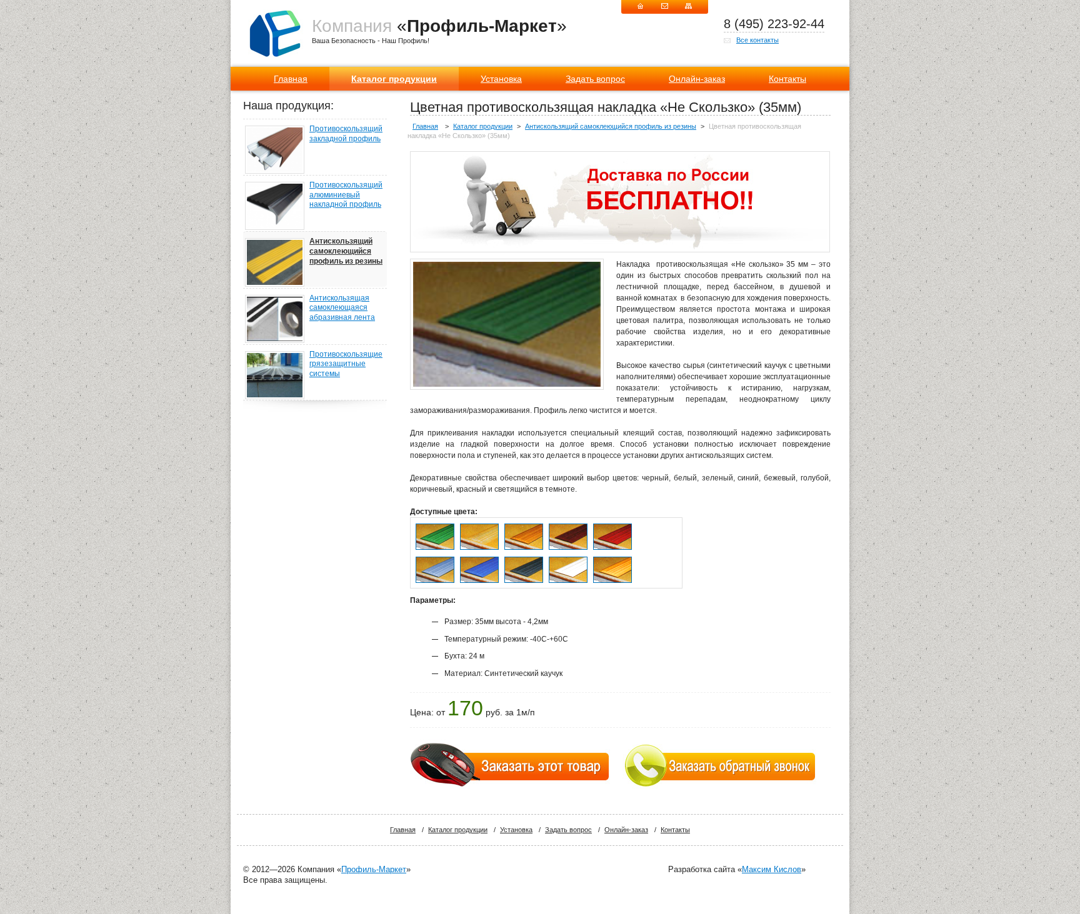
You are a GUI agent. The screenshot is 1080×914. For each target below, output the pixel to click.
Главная (291, 79)
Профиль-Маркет (373, 869)
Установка (501, 79)
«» (439, 26)
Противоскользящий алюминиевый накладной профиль (345, 195)
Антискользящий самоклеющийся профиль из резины (345, 251)
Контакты (787, 79)
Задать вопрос (595, 79)
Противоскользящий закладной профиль (345, 133)
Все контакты (757, 40)
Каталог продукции (394, 79)
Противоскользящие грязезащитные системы (345, 364)
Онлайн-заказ (697, 79)
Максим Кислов (771, 869)
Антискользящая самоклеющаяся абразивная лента (342, 308)
